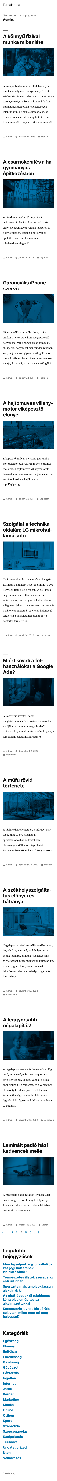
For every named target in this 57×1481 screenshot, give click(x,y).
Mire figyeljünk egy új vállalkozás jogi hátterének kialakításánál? (27, 1268)
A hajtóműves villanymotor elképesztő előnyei (28, 409)
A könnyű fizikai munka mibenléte (23, 39)
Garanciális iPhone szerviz (24, 285)
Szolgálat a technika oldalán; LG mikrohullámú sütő (27, 529)
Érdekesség (12, 1357)
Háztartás (45, 635)
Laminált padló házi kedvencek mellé (25, 1148)
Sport (7, 1421)
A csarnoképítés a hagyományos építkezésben (28, 167)
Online (8, 1410)
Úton (7, 1453)
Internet (9, 1383)
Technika (44, 378)
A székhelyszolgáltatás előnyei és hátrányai (27, 895)
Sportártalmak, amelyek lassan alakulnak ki (28, 1288)
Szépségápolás (15, 1431)
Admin (9, 136)
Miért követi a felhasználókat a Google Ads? (28, 666)
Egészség (11, 1341)
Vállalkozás (11, 994)
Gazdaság (49, 1120)
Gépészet (44, 499)
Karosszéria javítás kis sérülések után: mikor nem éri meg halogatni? (27, 1312)
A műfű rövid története (17, 783)
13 (37, 1232)
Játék (7, 1389)
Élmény (9, 1346)
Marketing (11, 754)
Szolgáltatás (13, 1437)
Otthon (44, 1225)
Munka (44, 136)
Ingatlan (44, 257)
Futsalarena (11, 5)
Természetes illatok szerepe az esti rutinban (28, 1279)
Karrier (8, 1394)
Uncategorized (15, 1447)
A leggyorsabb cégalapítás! (20, 1022)
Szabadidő (11, 1426)
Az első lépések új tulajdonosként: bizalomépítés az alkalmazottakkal (27, 1299)
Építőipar (10, 1351)
